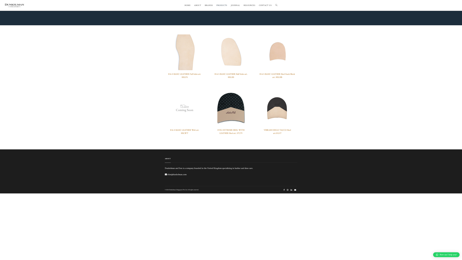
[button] (446, 254)
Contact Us (265, 5)
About (197, 5)
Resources (249, 5)
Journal (235, 5)
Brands (209, 5)
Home (188, 5)
